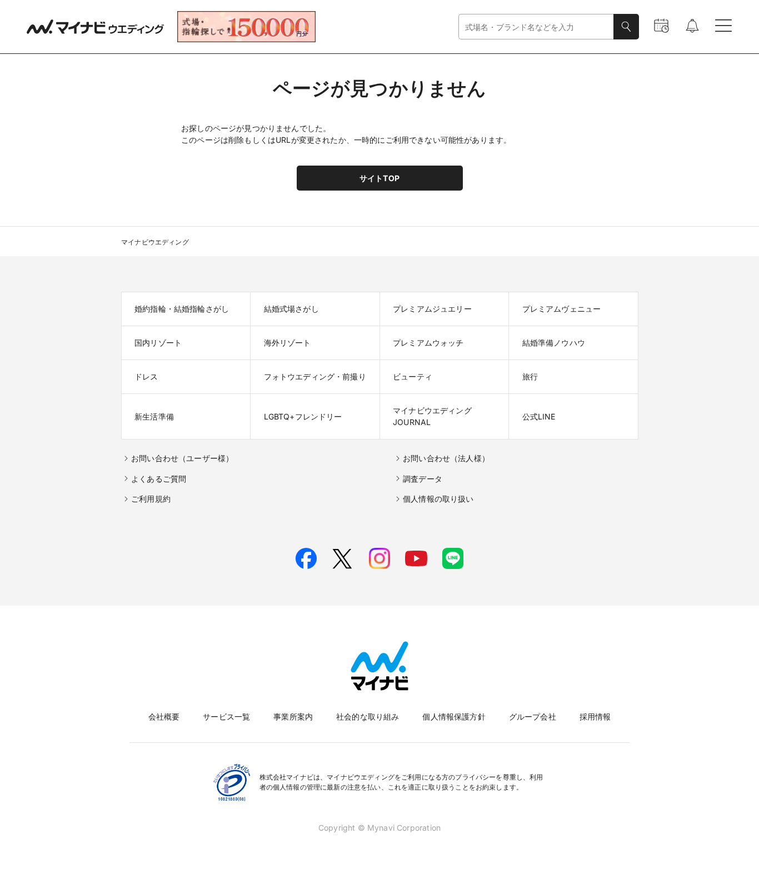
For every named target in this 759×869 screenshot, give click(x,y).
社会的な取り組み (367, 716)
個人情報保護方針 (453, 716)
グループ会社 (532, 716)
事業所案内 (293, 716)
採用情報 (595, 716)
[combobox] (536, 27)
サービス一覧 (226, 716)
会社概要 (164, 716)
